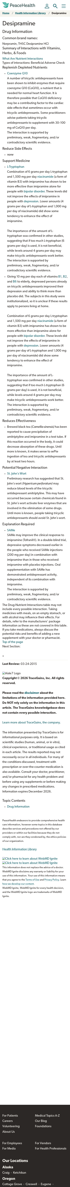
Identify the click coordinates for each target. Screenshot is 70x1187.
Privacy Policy (51, 880)
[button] (55, 6)
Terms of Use (32, 880)
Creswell (31, 1184)
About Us (8, 1132)
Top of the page (12, 642)
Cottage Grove (12, 1184)
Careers (7, 1121)
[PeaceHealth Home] (19, 5)
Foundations (43, 1126)
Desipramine (59, 13)
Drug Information (18, 806)
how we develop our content (18, 884)
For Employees (12, 1143)
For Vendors (43, 1143)
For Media (9, 1148)
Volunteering (11, 1126)
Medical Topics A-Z (47, 1115)
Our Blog (41, 1121)
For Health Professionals (50, 1148)
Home (5, 13)
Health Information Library (30, 13)
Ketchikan (19, 1172)
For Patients (10, 1115)
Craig (6, 1172)
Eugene (46, 1184)
